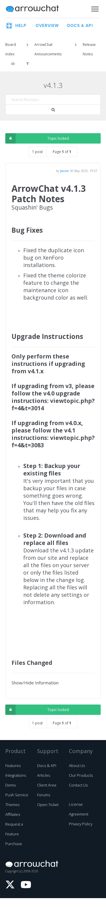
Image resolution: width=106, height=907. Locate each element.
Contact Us (78, 785)
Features (13, 765)
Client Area (46, 785)
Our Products (81, 775)
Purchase (13, 843)
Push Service (16, 794)
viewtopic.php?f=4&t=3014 (53, 404)
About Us (77, 765)
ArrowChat (36, 9)
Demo (10, 785)
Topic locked (58, 138)
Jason (64, 171)
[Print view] (12, 63)
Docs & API (46, 765)
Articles (43, 775)
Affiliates (12, 814)
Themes (12, 804)
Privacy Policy (80, 823)
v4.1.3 (53, 85)
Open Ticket (48, 804)
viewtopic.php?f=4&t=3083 (53, 441)
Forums (43, 794)
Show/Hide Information (35, 683)
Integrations (15, 775)
